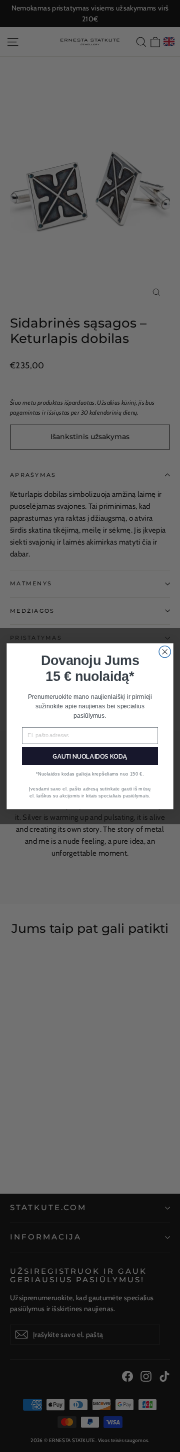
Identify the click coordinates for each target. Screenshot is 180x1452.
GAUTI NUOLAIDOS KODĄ (89, 756)
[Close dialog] (164, 651)
